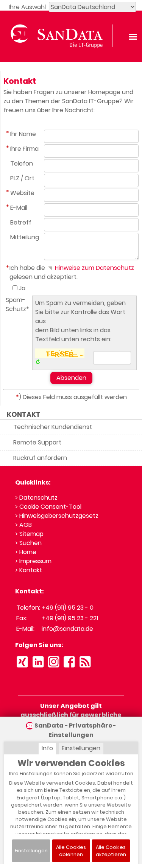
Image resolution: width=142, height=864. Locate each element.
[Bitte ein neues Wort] (37, 362)
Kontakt (24, 414)
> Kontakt (28, 570)
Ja (22, 288)
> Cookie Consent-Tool (48, 506)
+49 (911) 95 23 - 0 (68, 607)
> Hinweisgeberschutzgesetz (56, 515)
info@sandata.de (67, 628)
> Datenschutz (36, 497)
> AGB (23, 524)
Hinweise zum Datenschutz (93, 267)
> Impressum (33, 561)
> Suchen (28, 543)
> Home (25, 552)
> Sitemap (29, 534)
